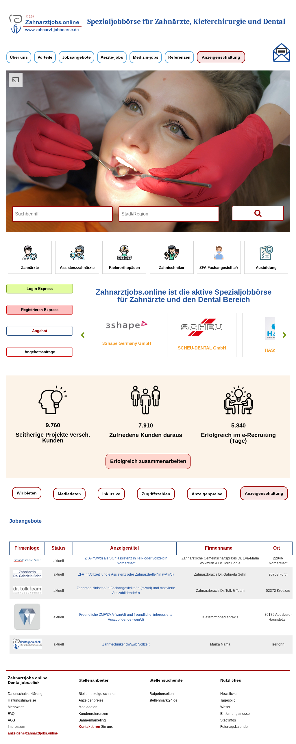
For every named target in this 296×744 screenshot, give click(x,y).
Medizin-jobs (145, 57)
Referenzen (179, 57)
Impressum (16, 727)
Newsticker (229, 694)
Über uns (19, 57)
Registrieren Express (39, 310)
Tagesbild (228, 700)
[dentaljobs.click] (45, 32)
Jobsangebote (76, 57)
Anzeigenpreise (207, 494)
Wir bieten (27, 493)
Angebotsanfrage (40, 352)
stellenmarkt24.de (163, 700)
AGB (11, 720)
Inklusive (111, 494)
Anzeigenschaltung (221, 57)
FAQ (11, 714)
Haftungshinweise (22, 700)
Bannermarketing (92, 720)
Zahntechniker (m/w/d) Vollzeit (125, 644)
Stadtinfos (228, 720)
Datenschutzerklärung (25, 694)
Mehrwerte (16, 707)
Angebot (39, 331)
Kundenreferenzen (93, 714)
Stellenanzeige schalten (97, 694)
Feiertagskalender (234, 727)
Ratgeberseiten (161, 694)
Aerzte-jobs (112, 57)
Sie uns (96, 727)
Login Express (40, 289)
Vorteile (45, 57)
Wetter (225, 707)
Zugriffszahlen (156, 494)
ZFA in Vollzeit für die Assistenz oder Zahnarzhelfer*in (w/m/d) (126, 574)
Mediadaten (69, 494)
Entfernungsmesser (235, 714)
